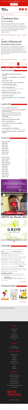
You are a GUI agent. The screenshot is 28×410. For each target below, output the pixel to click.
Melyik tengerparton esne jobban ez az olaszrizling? (11, 115)
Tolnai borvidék (17, 275)
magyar (23, 262)
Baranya (14, 249)
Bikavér (16, 249)
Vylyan (7, 280)
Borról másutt (14, 351)
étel (1, 258)
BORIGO (14, 366)
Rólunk (14, 343)
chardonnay (9, 255)
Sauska (25, 269)
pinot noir (19, 268)
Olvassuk (14, 372)
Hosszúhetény (20, 261)
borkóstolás (10, 251)
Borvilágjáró (14, 359)
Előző (2, 64)
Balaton (11, 249)
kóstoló (20, 262)
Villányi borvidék (16, 278)
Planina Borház (23, 268)
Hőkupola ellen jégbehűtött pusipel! (11, 119)
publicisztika (15, 269)
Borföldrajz (14, 368)
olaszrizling (17, 264)
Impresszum (14, 346)
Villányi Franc (24, 278)
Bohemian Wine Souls (14, 363)
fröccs (17, 258)
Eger (13, 256)
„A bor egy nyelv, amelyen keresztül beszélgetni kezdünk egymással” (13, 110)
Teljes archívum (22, 301)
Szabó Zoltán (15, 271)
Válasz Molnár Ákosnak (8, 95)
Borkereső (14, 330)
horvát (12, 261)
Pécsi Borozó (9, 268)
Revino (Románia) (14, 387)
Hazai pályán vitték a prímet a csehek (11, 92)
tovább (24, 35)
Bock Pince (21, 249)
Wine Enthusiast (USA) (14, 383)
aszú (2, 249)
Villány (8, 278)
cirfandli (13, 255)
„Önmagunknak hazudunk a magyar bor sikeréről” (12, 74)
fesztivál (12, 258)
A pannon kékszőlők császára (9, 84)
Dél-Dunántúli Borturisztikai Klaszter (7, 256)
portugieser (2, 269)
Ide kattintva (16, 1)
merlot (7, 264)
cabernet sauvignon (4, 255)
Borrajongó (14, 356)
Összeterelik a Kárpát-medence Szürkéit (12, 123)
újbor (23, 275)
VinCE (14, 364)
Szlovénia (2, 275)
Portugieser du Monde (14, 337)
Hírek (14, 332)
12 (16, 64)
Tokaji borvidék (10, 275)
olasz (9, 264)
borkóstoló (17, 251)
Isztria (23, 261)
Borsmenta (14, 357)
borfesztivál (6, 251)
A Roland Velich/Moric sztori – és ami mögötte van (13, 98)
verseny (2, 278)
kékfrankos (16, 262)
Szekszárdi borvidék (17, 273)
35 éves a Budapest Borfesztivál (9, 107)
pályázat (10, 266)
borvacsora (23, 251)
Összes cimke (23, 281)
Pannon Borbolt (24, 264)
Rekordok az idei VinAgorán (9, 90)
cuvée (17, 255)
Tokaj (6, 275)
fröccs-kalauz (20, 258)
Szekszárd (6, 273)
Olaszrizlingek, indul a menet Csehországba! (13, 82)
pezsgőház (16, 266)
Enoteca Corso (20, 256)
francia (15, 258)
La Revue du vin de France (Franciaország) (14, 385)
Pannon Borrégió (3, 266)
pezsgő (14, 266)
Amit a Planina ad (11, 41)
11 (13, 64)
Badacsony (7, 249)
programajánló (7, 269)
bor (2, 251)
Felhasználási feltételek (14, 347)
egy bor (16, 256)
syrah (12, 271)
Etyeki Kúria (24, 256)
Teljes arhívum (23, 178)
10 (11, 64)
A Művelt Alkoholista (14, 354)
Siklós (7, 271)
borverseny (5, 254)
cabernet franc (20, 253)
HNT (9, 261)
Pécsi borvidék (14, 268)
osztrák (20, 264)
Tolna (14, 275)
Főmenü (14, 326)
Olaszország (12, 264)
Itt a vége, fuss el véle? (7, 80)
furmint (24, 258)
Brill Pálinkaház (11, 253)
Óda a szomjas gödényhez (8, 87)
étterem (4, 258)
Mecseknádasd (3, 264)
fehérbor (9, 258)
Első (1, 64)
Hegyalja (19, 259)
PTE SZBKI (11, 269)
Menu (26, 9)
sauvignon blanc (3, 271)
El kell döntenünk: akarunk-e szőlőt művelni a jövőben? (13, 132)
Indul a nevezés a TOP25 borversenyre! (11, 113)
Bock (19, 249)
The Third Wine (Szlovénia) (14, 381)
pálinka (8, 266)
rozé (23, 269)
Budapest (16, 253)
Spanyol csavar (5, 125)
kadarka (2, 262)
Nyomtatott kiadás (14, 336)
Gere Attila (10, 259)
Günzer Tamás (15, 259)
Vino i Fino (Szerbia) (14, 380)
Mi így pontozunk (14, 329)
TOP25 (21, 275)
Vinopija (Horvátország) (14, 376)
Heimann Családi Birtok (4, 261)
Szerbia (22, 273)
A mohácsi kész (9, 18)
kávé (8, 262)
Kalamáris (5, 262)
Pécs (21, 266)
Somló (10, 271)
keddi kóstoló (12, 262)
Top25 (14, 339)
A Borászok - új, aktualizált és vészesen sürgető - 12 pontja (14, 78)
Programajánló (14, 334)
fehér (6, 258)
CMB (15, 255)
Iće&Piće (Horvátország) (14, 375)
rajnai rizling (20, 269)
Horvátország (15, 261)
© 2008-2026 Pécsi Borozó (14, 399)
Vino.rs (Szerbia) (14, 378)
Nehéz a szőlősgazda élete (8, 121)
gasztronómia (4, 259)
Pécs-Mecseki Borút (4, 268)
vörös (2, 280)
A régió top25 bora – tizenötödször (10, 128)
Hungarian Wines (14, 361)
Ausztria (4, 249)
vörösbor (4, 280)
